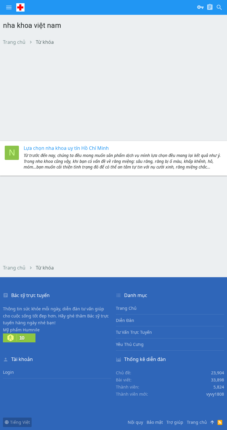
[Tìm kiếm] (219, 7)
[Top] (212, 422)
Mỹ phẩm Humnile (21, 330)
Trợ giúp (174, 422)
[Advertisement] (113, 93)
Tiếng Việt (19, 422)
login (8, 372)
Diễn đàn (125, 320)
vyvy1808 (215, 394)
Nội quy (135, 422)
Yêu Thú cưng (130, 344)
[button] (9, 7)
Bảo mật (155, 422)
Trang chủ (126, 308)
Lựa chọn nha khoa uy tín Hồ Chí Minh (66, 148)
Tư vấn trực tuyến (134, 332)
